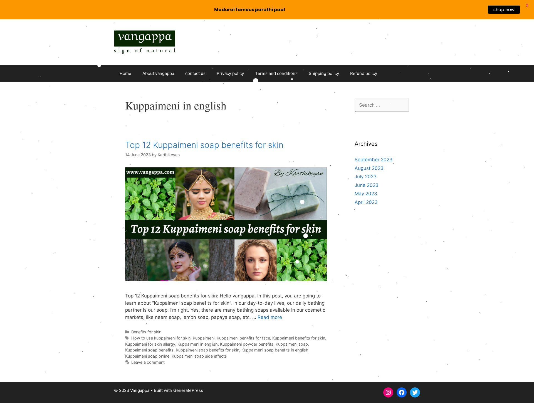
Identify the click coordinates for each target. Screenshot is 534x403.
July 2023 (366, 176)
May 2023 (366, 193)
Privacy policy (230, 73)
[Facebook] (402, 392)
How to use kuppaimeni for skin (161, 338)
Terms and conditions (276, 73)
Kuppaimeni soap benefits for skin (207, 350)
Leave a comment (148, 362)
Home (125, 73)
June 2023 (367, 185)
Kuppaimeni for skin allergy (150, 344)
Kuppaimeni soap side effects (199, 356)
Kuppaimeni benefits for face (243, 338)
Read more (270, 317)
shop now (504, 9)
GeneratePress (188, 390)
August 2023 (369, 168)
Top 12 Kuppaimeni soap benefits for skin (204, 145)
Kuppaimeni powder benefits (246, 344)
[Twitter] (415, 392)
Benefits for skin (146, 331)
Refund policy (363, 73)
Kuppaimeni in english (197, 344)
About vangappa (158, 73)
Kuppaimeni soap (292, 344)
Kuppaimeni (203, 338)
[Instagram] (388, 392)
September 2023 (373, 159)
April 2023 (366, 202)
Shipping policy (324, 73)
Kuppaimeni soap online (147, 356)
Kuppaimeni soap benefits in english (274, 350)
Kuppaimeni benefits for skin (298, 338)
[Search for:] (382, 105)
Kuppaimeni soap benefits (149, 350)
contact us (195, 73)
